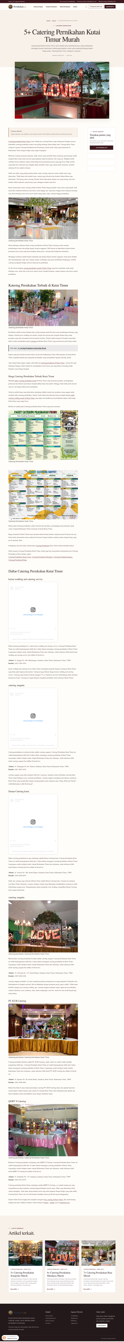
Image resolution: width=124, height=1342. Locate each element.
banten (46, 1202)
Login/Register (110, 6)
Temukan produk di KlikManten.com (86, 1)
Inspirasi (54, 20)
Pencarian (48, 1323)
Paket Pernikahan (65, 6)
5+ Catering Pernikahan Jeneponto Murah (22, 1274)
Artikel (75, 6)
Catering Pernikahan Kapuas (63, 557)
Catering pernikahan (50, 1318)
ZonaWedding (74, 1315)
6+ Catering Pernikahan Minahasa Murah (58, 1274)
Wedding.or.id (74, 1318)
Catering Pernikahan (42, 545)
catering (33, 341)
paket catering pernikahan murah (25, 381)
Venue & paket (49, 1315)
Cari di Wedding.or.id (101, 147)
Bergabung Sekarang (96, 6)
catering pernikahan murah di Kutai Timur (37, 268)
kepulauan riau (65, 1202)
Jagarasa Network (20, 1)
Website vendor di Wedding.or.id (107, 1)
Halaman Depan (38, 6)
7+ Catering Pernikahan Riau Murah (98, 1274)
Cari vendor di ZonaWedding (67, 1)
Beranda (48, 20)
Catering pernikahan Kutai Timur (19, 141)
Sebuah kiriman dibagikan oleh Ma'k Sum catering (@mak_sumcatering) (33, 639)
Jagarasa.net (74, 1323)
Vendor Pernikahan (51, 6)
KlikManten (74, 1320)
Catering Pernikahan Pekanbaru (42, 557)
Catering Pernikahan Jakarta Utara (19, 557)
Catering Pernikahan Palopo (17, 560)
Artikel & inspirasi (49, 1320)
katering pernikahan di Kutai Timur (53, 363)
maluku (52, 1202)
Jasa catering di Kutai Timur (53, 1199)
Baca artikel (15, 1289)
